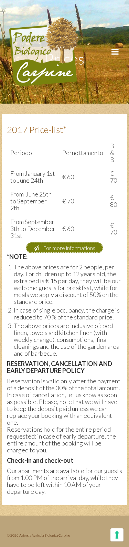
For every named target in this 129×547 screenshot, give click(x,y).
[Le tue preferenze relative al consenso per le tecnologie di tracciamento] (116, 534)
